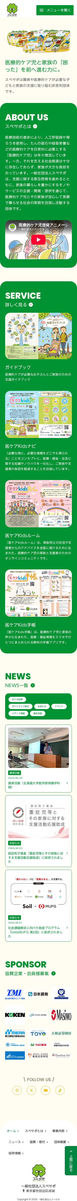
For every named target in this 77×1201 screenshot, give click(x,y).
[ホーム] (12, 10)
